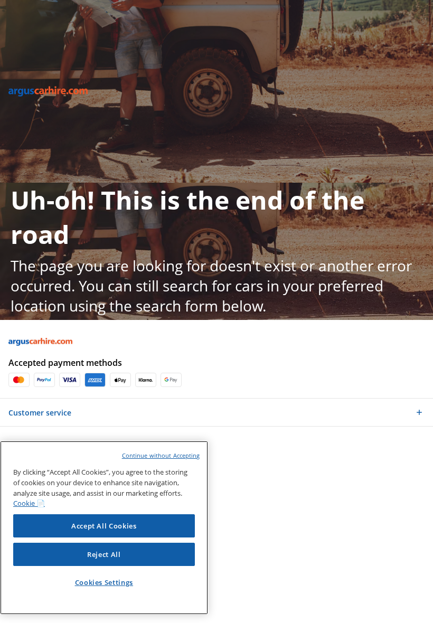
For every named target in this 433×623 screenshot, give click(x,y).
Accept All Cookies (104, 526)
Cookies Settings (104, 582)
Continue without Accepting (161, 455)
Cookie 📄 (29, 503)
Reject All (104, 554)
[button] (423, 86)
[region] (104, 528)
